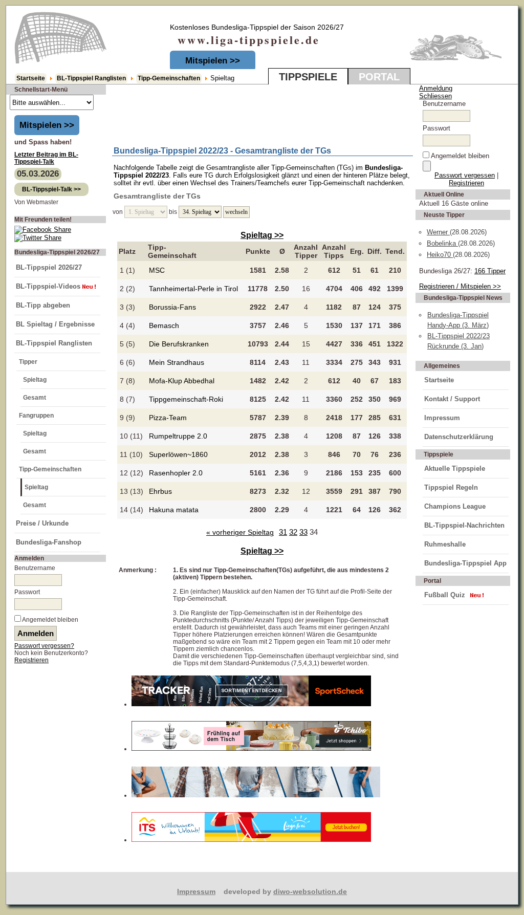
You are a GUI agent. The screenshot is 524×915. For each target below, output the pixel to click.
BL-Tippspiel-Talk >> (51, 189)
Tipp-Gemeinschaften (169, 78)
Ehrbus (160, 491)
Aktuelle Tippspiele (454, 468)
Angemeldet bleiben (50, 619)
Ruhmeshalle (445, 544)
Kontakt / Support (452, 399)
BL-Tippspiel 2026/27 (49, 267)
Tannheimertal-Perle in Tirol (193, 289)
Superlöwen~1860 (178, 454)
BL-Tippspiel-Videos (48, 286)
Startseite (30, 78)
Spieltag (35, 379)
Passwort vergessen (464, 175)
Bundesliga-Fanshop (48, 542)
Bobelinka (442, 243)
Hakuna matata (174, 510)
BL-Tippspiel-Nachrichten (464, 525)
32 (293, 532)
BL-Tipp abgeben (43, 305)
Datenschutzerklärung (458, 437)
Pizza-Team (168, 417)
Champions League (455, 506)
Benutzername (34, 568)
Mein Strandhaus (176, 362)
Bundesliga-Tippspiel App (465, 563)
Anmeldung (435, 88)
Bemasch (164, 325)
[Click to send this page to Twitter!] (37, 238)
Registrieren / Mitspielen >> (460, 286)
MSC (157, 270)
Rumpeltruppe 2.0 (178, 436)
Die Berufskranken (179, 344)
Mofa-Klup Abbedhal (181, 381)
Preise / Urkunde (42, 523)
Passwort (27, 592)
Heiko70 (440, 254)
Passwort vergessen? (44, 645)
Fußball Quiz (444, 595)
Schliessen (435, 96)
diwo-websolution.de (310, 891)
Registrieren (31, 660)
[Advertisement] (232, 113)
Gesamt (34, 397)
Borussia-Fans (172, 307)
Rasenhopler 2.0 (176, 473)
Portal (379, 76)
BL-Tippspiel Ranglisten (91, 78)
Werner (438, 232)
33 (303, 532)
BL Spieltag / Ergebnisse (55, 324)
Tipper (28, 361)
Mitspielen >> (212, 61)
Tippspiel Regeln (451, 487)
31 (283, 532)
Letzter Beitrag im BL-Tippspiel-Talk (46, 158)
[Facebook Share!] (42, 229)
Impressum (442, 418)
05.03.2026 (38, 174)
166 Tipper (490, 271)
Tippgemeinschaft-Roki (186, 399)
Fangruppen (36, 415)
